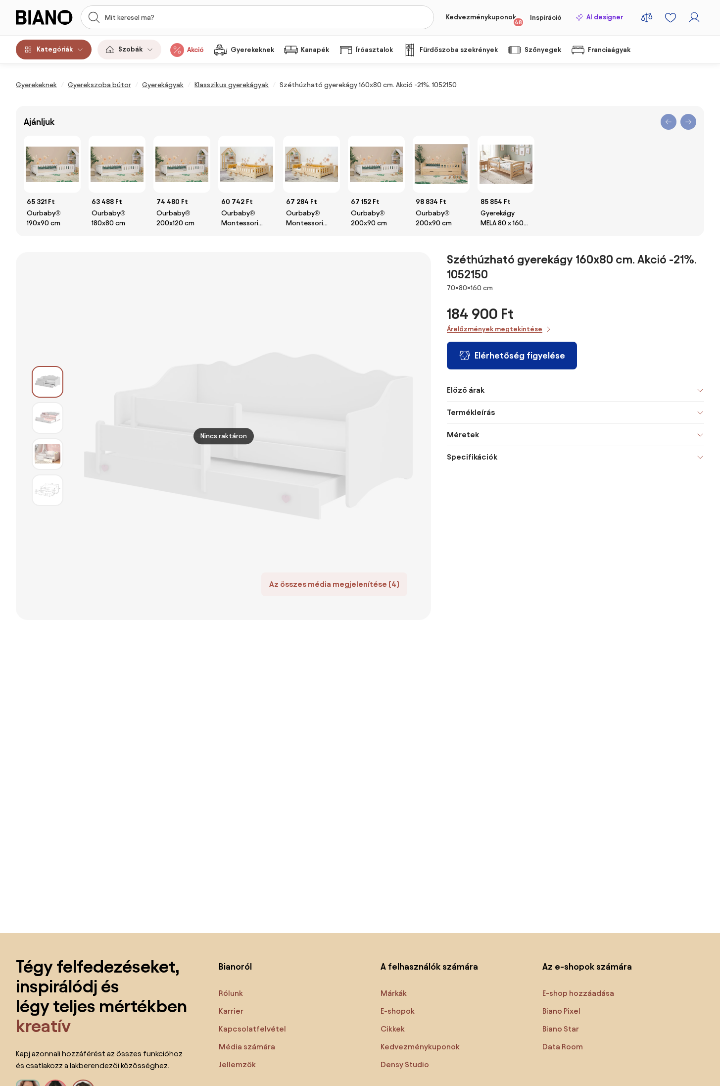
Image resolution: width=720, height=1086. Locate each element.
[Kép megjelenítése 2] (47, 418)
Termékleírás (471, 412)
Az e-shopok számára (587, 966)
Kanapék (315, 49)
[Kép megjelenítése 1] (47, 382)
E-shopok (398, 1011)
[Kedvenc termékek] (670, 17)
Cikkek (393, 1029)
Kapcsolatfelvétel (252, 1029)
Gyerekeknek (252, 49)
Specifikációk (472, 457)
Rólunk (231, 993)
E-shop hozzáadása (578, 993)
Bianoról (235, 966)
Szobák (130, 49)
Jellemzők (237, 1064)
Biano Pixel (561, 1011)
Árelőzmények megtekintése (494, 329)
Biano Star (560, 1029)
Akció (195, 49)
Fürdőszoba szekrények (459, 49)
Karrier (231, 1011)
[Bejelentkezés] (694, 17)
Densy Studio (405, 1064)
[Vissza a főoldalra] (45, 17)
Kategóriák (55, 49)
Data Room (562, 1046)
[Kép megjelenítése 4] (47, 490)
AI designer (604, 17)
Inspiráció (546, 17)
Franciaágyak (609, 49)
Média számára (247, 1046)
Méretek (463, 434)
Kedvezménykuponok (484, 19)
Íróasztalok (374, 49)
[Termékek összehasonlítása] (647, 17)
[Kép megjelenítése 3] (47, 454)
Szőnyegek (543, 49)
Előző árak (465, 390)
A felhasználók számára (429, 966)
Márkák (394, 993)
